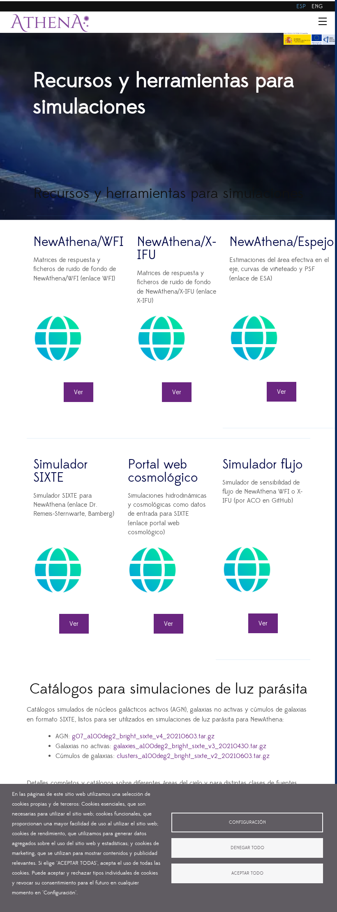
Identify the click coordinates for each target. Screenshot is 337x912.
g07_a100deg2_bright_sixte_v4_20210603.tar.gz (143, 736)
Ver (78, 392)
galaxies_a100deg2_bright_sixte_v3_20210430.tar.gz (188, 746)
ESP (301, 6)
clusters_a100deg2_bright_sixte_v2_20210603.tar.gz (193, 756)
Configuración (247, 822)
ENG (317, 6)
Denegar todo (247, 848)
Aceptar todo (247, 873)
